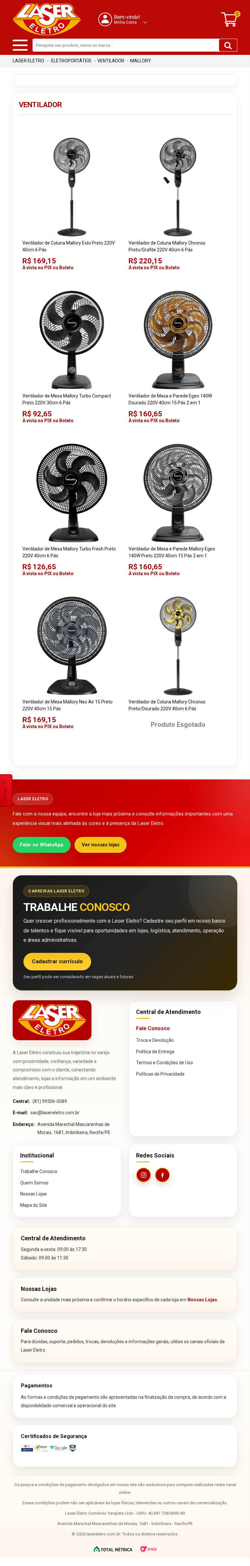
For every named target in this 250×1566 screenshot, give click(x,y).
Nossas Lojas (33, 1193)
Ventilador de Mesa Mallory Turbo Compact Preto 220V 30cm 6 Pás (66, 399)
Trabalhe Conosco (38, 1171)
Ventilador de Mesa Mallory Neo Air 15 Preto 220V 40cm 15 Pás (67, 705)
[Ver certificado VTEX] (125, 1448)
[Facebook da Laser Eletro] (162, 1175)
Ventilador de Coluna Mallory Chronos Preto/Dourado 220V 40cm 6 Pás (167, 705)
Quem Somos (34, 1182)
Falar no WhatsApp (41, 845)
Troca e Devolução (155, 1040)
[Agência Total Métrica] (113, 1549)
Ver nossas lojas (100, 845)
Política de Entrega (155, 1051)
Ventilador (110, 60)
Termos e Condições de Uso (164, 1062)
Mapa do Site (33, 1205)
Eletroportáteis (71, 60)
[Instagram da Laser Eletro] (143, 1175)
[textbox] (135, 45)
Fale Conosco (153, 1028)
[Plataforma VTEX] (148, 1549)
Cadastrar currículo (57, 961)
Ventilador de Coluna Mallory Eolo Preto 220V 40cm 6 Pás (68, 246)
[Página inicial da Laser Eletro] (52, 1020)
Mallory (140, 60)
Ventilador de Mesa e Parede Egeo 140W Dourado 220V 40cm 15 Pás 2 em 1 (170, 399)
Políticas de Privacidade (160, 1074)
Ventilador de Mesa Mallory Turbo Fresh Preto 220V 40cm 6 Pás (69, 552)
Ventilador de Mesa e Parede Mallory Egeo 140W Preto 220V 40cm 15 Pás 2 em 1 (172, 552)
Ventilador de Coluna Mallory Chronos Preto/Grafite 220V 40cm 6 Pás (167, 246)
